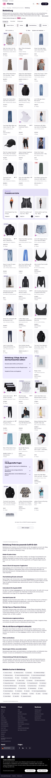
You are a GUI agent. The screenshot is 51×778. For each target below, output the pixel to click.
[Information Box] (13, 30)
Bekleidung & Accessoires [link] (18, 7)
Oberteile (5, 599)
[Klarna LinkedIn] (23, 748)
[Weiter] (46, 25)
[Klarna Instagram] (29, 748)
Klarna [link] (4, 7)
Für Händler (11, 0)
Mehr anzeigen (45, 15)
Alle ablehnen (30, 770)
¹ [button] (6, 132)
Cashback (23, 632)
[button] (38, 3)
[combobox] (38, 30)
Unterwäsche (17, 590)
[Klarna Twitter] (26, 748)
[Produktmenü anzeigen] (47, 10)
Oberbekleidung (30, 579)
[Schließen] (48, 759)
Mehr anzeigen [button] (25, 527)
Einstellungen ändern (8, 770)
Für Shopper (5, 0)
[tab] (5, 21)
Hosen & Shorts (6, 568)
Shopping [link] (9, 7)
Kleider (4, 556)
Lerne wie (23, 18)
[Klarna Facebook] (19, 748)
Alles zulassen (42, 770)
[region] (25, 766)
